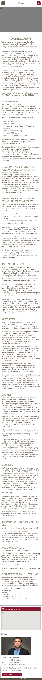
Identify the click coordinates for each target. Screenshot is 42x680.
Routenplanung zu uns (12, 609)
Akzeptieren (8, 674)
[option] (21, 19)
